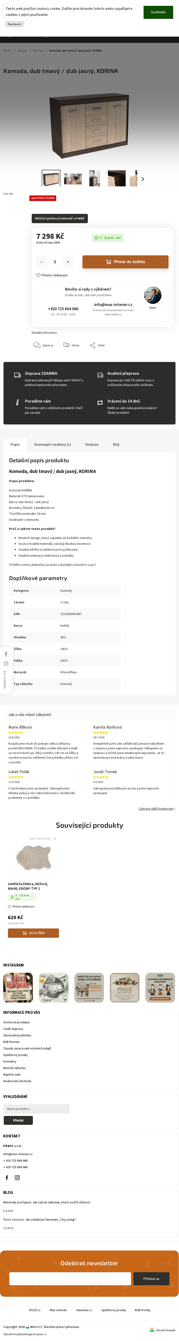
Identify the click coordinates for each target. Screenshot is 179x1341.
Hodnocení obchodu (17, 1081)
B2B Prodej (142, 1310)
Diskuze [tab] (92, 444)
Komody (66, 590)
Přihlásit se (151, 1279)
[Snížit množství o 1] (41, 262)
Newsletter (5, 679)
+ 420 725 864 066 (15, 1160)
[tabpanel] (33, 888)
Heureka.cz (84, 1310)
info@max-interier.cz (113, 305)
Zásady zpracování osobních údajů (27, 1048)
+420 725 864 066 (63, 309)
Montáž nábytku (14, 1068)
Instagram (17, 1177)
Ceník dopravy (13, 1029)
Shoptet (17, 1334)
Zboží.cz (35, 1310)
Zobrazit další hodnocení (156, 808)
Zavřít (158, 360)
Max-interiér (58, 1310)
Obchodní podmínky (17, 1035)
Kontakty (9, 1061)
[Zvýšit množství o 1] (68, 262)
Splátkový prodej (15, 1055)
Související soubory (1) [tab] (52, 444)
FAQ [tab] (116, 444)
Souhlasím (158, 12)
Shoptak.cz (39, 1334)
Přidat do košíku (129, 262)
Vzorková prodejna (16, 1022)
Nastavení (14, 24)
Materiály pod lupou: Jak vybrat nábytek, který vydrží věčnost (46, 1202)
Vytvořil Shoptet (166, 1330)
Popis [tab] (15, 444)
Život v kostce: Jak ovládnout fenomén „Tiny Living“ (39, 1219)
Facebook (6, 1177)
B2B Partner (11, 1042)
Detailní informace (44, 332)
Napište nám (12, 1074)
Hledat (18, 1120)
